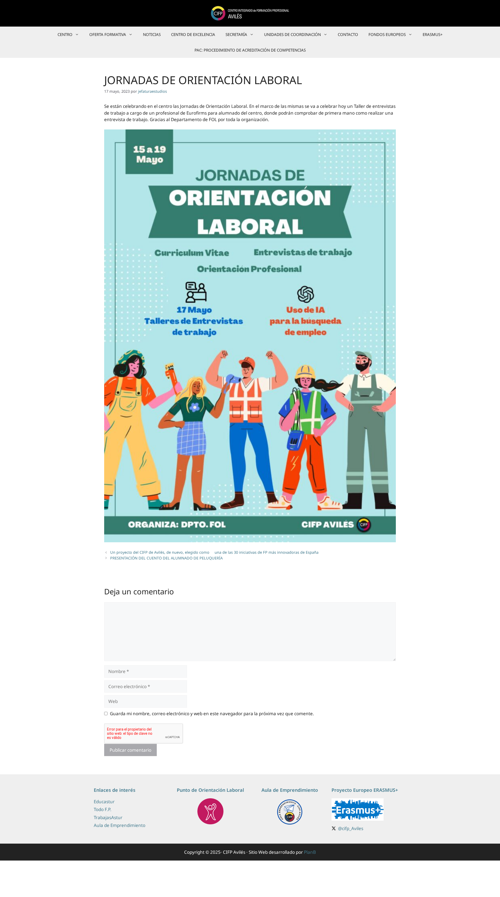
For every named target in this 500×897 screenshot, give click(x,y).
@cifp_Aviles (350, 828)
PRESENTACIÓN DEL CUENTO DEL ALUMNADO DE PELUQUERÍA (166, 558)
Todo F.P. (102, 809)
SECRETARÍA (236, 34)
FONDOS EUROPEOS (387, 34)
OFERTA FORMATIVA (107, 34)
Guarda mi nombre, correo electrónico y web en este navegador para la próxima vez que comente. (212, 714)
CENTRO (65, 34)
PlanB (310, 852)
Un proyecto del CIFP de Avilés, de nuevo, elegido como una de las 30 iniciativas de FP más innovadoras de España (214, 552)
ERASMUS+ (433, 34)
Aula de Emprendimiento (119, 825)
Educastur (104, 802)
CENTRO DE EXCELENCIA (193, 34)
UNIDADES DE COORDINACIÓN (292, 34)
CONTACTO (348, 34)
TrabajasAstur (108, 817)
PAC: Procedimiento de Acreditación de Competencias (250, 50)
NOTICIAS (152, 34)
